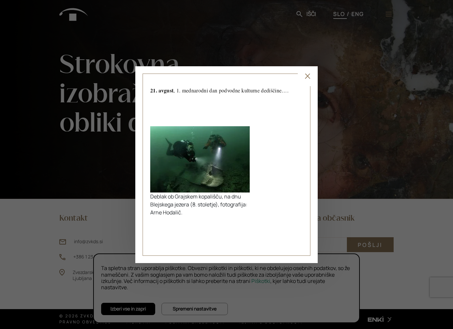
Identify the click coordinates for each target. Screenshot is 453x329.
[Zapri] (308, 76)
